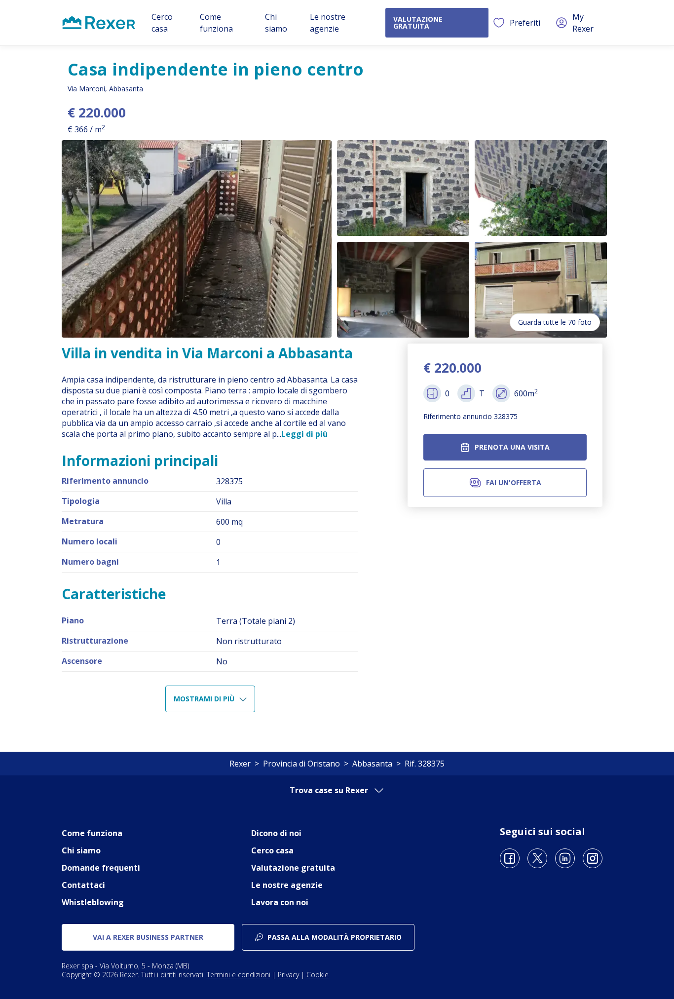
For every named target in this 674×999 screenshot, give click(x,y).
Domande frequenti (101, 867)
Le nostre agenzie (287, 885)
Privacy (288, 974)
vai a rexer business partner (148, 937)
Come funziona (92, 833)
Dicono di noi (276, 833)
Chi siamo (81, 850)
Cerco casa (272, 850)
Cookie (317, 974)
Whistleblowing (93, 902)
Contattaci (83, 885)
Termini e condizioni (238, 974)
